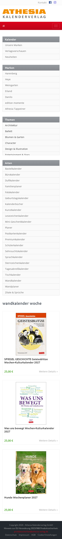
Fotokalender (12, 192)
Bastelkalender (13, 168)
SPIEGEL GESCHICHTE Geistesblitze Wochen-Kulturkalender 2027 (26, 360)
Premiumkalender (15, 239)
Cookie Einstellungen (47, 534)
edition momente (14, 102)
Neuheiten (11, 56)
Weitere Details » (48, 371)
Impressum (24, 534)
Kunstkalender (13, 209)
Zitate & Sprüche (14, 292)
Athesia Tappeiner (15, 108)
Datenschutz (11, 534)
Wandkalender (13, 280)
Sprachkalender (14, 257)
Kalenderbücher (14, 204)
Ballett (8, 131)
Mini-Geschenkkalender (18, 221)
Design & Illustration (16, 148)
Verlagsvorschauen (15, 51)
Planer (8, 227)
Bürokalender (12, 174)
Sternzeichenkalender (17, 263)
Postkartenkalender (16, 233)
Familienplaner (13, 186)
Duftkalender (12, 180)
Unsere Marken (13, 45)
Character (10, 143)
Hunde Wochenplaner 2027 (21, 497)
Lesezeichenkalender (16, 215)
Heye (8, 79)
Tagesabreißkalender (17, 268)
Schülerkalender (14, 245)
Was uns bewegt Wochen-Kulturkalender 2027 (29, 429)
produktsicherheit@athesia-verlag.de (31, 531)
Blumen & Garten (14, 137)
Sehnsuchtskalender (16, 251)
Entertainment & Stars (17, 154)
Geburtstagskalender (16, 198)
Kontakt (42, 2)
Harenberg (11, 73)
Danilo (8, 97)
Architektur (11, 125)
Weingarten (11, 85)
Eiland (8, 91)
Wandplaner (12, 286)
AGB (33, 534)
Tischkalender (13, 274)
